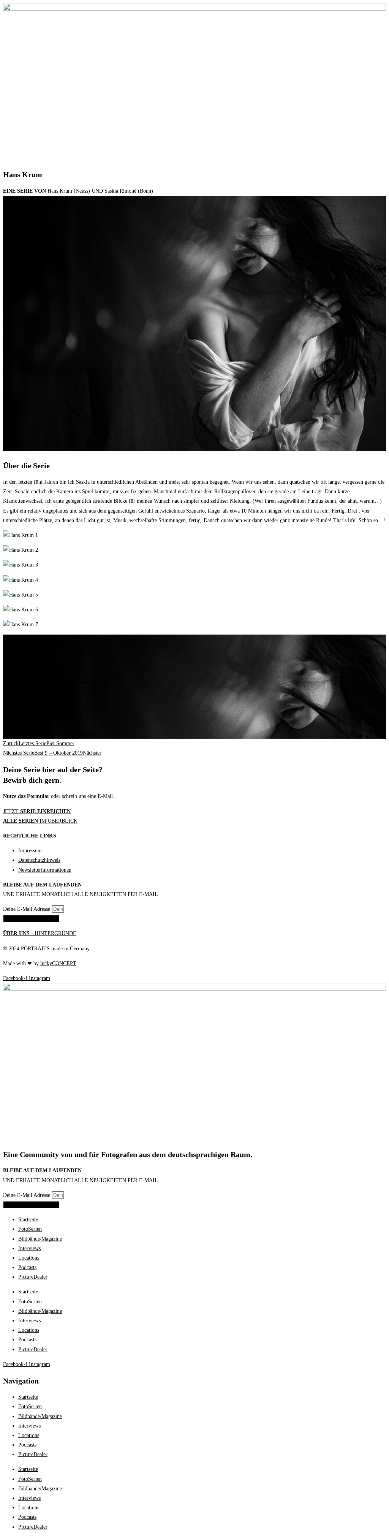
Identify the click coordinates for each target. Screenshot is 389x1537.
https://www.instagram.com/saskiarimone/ (51, 734)
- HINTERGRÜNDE (39, 933)
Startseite (28, 1219)
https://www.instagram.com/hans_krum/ (49, 682)
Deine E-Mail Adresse (27, 909)
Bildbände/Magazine (40, 1239)
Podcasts (27, 1267)
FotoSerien (30, 1229)
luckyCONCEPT (58, 963)
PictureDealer (32, 1277)
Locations (28, 1258)
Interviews (29, 1248)
